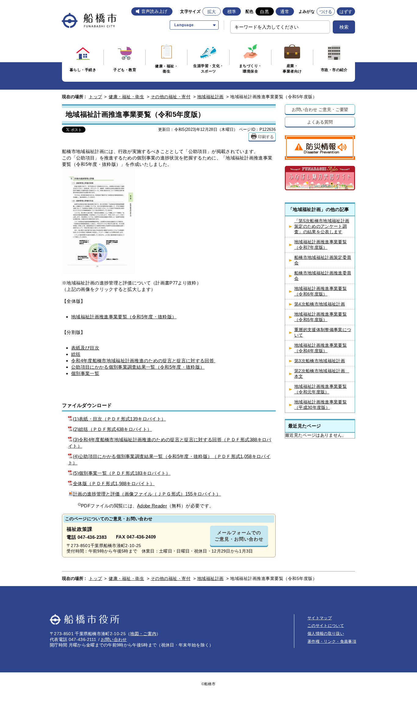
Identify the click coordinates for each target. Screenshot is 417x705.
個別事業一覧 (85, 373)
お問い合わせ (114, 639)
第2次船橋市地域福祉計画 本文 (321, 374)
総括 (76, 354)
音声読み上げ (154, 11)
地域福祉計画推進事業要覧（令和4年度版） (320, 348)
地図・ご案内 (143, 633)
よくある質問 (319, 122)
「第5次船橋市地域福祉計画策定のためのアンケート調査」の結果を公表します (321, 226)
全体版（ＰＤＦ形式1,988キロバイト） (113, 483)
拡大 (211, 11)
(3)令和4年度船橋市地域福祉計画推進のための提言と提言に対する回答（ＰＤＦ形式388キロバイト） (169, 443)
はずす (346, 11)
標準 (231, 11)
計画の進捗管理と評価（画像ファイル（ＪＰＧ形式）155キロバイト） (147, 493)
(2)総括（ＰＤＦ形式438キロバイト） (112, 429)
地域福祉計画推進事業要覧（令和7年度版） (320, 245)
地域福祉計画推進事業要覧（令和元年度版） (320, 389)
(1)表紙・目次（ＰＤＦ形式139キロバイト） (119, 418)
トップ (95, 96)
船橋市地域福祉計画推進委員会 (322, 276)
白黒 (264, 11)
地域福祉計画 (210, 96)
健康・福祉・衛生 (126, 96)
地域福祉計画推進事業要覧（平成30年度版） (320, 405)
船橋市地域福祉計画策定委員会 (322, 260)
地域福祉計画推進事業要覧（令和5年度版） (320, 317)
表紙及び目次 (85, 347)
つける (325, 11)
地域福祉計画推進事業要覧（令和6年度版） (320, 291)
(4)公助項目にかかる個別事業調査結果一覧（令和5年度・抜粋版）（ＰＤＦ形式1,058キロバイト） (169, 459)
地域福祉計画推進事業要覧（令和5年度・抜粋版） (123, 316)
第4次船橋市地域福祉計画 (319, 304)
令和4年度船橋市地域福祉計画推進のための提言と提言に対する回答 (143, 360)
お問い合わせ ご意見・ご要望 (320, 109)
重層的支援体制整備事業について (322, 332)
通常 (284, 11)
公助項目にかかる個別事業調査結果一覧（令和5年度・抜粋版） (138, 367)
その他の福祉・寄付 (171, 96)
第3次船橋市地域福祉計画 (319, 361)
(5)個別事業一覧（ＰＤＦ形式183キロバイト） (122, 473)
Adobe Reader (152, 505)
